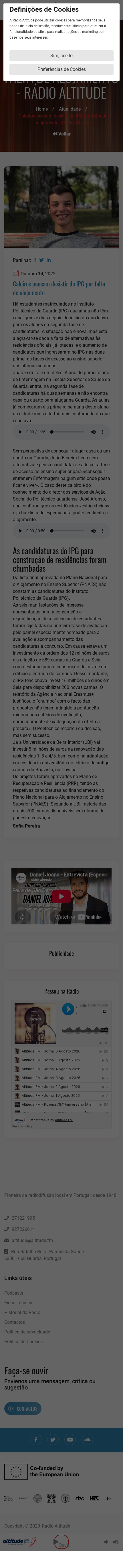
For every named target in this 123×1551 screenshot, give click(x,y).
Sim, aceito (61, 55)
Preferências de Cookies (61, 69)
